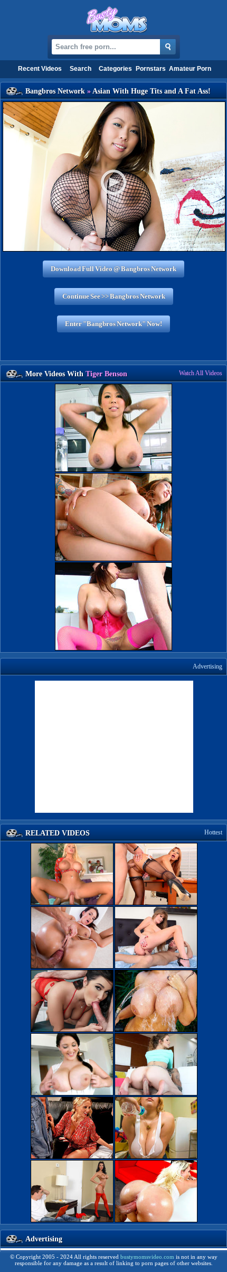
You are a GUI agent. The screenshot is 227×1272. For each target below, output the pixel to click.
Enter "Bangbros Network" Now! (113, 324)
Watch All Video (200, 373)
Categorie (115, 68)
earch (80, 68)
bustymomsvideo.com (147, 1257)
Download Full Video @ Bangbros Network (113, 269)
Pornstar (151, 68)
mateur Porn (190, 68)
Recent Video (40, 68)
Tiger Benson (106, 374)
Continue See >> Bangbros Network (113, 296)
